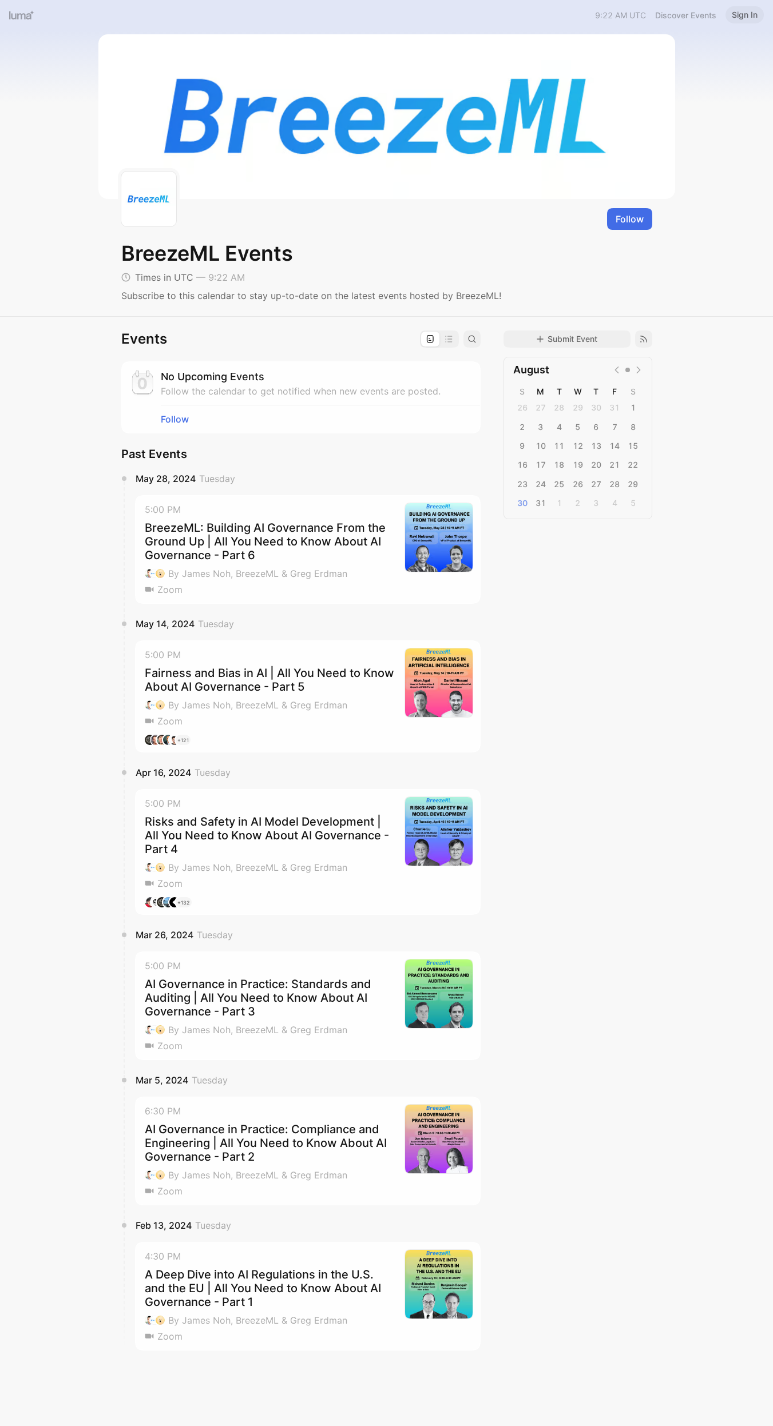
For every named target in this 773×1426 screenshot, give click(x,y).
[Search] (472, 339)
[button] (308, 549)
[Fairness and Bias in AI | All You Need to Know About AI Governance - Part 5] (308, 696)
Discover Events (685, 15)
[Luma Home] (21, 15)
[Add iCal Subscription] (643, 339)
